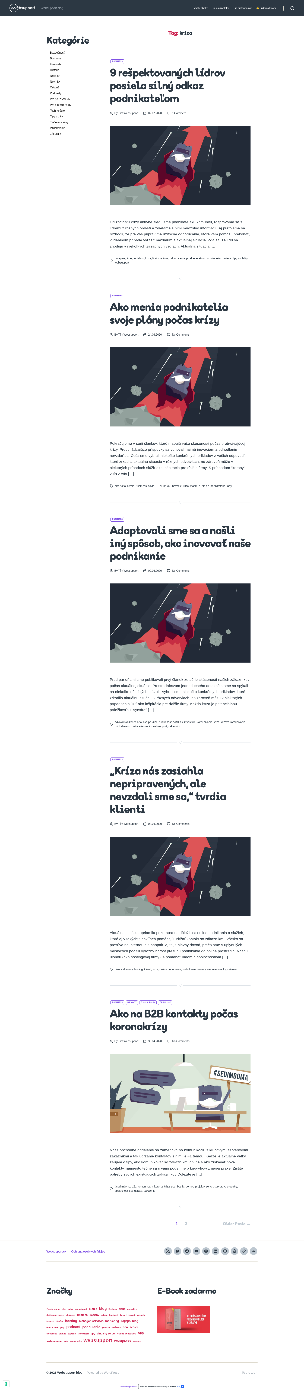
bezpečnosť (81, 1309)
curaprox (120, 258)
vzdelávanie (54, 1341)
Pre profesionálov (243, 8)
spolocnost (121, 1190)
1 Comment (179, 113)
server (209, 1186)
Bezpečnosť (57, 52)
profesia (227, 258)
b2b (134, 1186)
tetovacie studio (142, 726)
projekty (200, 1186)
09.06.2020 (155, 570)
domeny (128, 969)
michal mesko (123, 726)
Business (55, 58)
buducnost (165, 722)
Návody (54, 75)
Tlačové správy (59, 122)
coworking (132, 1309)
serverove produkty (225, 1186)
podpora (106, 1327)
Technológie (57, 110)
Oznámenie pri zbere (128, 1386)
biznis (130, 485)
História (54, 70)
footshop (139, 258)
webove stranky (216, 969)
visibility (243, 258)
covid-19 (153, 485)
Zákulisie (55, 133)
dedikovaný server (55, 1315)
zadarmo (137, 1341)
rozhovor (116, 1327)
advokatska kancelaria (128, 722)
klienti (147, 969)
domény (94, 1314)
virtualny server (106, 1333)
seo (125, 1327)
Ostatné (54, 87)
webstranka (76, 1341)
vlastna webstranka (126, 1334)
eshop (104, 1315)
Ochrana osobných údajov (88, 1251)
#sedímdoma (122, 1186)
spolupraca (135, 1190)
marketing (112, 1321)
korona (158, 1186)
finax (129, 258)
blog (103, 1308)
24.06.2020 (155, 334)
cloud (122, 1309)
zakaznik (149, 1190)
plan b (205, 485)
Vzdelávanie (57, 128)
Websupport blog (70, 1372)
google (141, 1315)
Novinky (55, 81)
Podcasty (55, 93)
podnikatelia (213, 258)
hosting (138, 969)
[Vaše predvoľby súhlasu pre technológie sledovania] (6, 1384)
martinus (163, 258)
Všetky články (201, 8)
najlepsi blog (129, 1321)
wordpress (122, 1341)
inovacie (177, 485)
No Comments (180, 334)
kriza (148, 258)
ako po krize (150, 722)
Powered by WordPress (103, 1372)
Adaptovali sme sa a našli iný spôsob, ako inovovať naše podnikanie (180, 544)
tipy (235, 258)
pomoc (190, 1186)
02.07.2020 (155, 113)
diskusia (70, 1315)
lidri (154, 258)
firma (122, 1315)
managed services (91, 1321)
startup (62, 1334)
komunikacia (204, 722)
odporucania (177, 258)
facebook (113, 1315)
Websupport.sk (56, 1251)
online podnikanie (170, 969)
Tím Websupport (128, 113)
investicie (189, 722)
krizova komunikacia (233, 722)
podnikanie (189, 969)
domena (82, 1314)
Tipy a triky (56, 116)
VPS (141, 1333)
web (66, 1341)
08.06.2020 (155, 823)
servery (201, 969)
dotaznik (178, 722)
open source (52, 1327)
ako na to (120, 485)
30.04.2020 (155, 1041)
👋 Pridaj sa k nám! (266, 8)
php (62, 1327)
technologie (83, 1334)
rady (229, 485)
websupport (122, 262)
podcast (73, 1327)
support (72, 1333)
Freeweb (55, 64)
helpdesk (50, 1321)
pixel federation (195, 258)
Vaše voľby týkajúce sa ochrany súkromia (158, 1386)
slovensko (51, 1333)
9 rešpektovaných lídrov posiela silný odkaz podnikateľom (167, 86)
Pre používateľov (220, 8)
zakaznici (174, 726)
